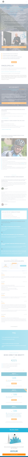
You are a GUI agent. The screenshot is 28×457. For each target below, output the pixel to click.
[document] (14, 228)
